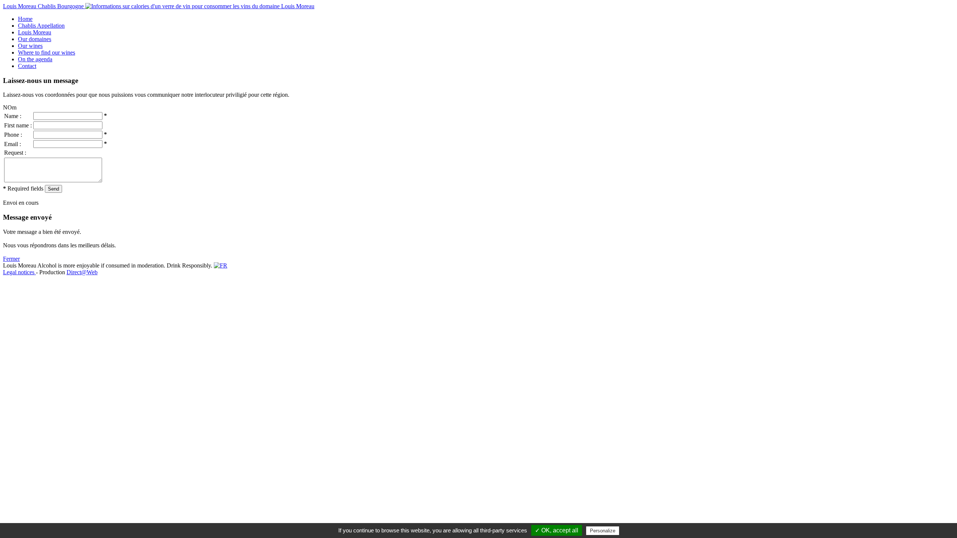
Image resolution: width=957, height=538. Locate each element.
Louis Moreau (34, 32)
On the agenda (35, 59)
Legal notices (19, 272)
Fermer (11, 259)
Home (25, 19)
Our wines (30, 46)
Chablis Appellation (41, 25)
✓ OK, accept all (556, 530)
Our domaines (34, 39)
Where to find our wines (46, 52)
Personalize (602, 531)
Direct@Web (82, 272)
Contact (27, 66)
